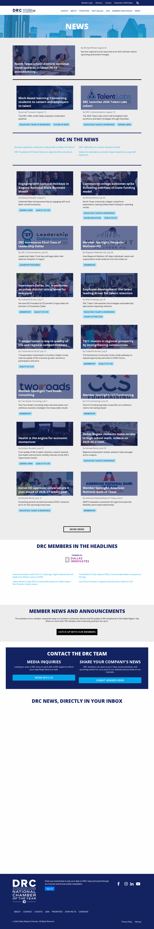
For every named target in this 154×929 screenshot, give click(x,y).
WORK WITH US (44, 677)
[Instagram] (126, 883)
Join (108, 10)
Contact (27, 911)
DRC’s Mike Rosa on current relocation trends (99, 147)
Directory (99, 3)
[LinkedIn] (132, 883)
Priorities (84, 10)
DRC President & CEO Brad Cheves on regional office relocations (43, 152)
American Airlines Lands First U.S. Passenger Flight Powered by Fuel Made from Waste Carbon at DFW (43, 575)
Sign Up (50, 888)
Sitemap (138, 921)
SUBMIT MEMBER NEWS (110, 680)
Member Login (87, 3)
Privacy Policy (127, 921)
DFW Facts (70, 911)
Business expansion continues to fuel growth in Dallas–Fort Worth (44, 147)
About (74, 10)
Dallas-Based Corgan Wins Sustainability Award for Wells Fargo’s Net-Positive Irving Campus (42, 583)
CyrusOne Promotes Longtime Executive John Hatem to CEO (106, 581)
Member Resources (122, 10)
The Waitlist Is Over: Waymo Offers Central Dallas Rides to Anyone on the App (110, 575)
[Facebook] (118, 883)
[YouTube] (138, 883)
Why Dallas (97, 10)
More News (77, 529)
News (137, 10)
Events (64, 10)
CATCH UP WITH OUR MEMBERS (77, 631)
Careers (108, 3)
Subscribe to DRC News (123, 3)
